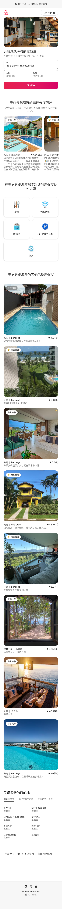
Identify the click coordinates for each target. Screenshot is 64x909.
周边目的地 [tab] (9, 799)
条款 (34, 894)
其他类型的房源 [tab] (26, 799)
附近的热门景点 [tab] (45, 799)
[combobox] (31, 66)
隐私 (27, 894)
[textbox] (17, 76)
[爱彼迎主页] (6, 12)
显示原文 (43, 4)
